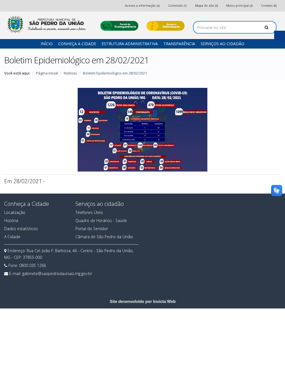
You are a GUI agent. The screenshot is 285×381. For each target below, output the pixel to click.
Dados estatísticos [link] (21, 228)
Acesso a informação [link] (142, 5)
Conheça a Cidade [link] (77, 43)
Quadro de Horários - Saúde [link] (101, 220)
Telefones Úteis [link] (89, 212)
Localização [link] (14, 212)
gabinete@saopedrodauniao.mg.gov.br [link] (57, 273)
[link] (45, 24)
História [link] (11, 220)
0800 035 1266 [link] (32, 265)
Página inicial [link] (47, 73)
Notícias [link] (70, 73)
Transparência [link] (179, 43)
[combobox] (235, 27)
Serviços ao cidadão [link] (222, 43)
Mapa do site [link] (206, 5)
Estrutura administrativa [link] (130, 43)
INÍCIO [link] (47, 43)
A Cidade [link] (12, 236)
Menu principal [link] (239, 5)
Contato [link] (269, 5)
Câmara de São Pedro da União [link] (104, 236)
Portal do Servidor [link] (91, 228)
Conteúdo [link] (177, 5)
